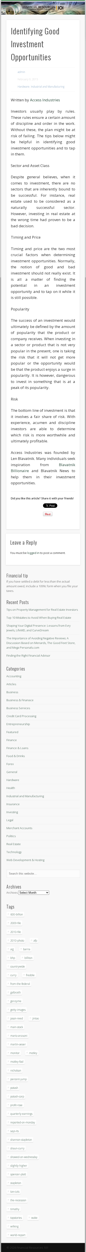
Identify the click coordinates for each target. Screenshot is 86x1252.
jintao (35, 1018)
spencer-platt (18, 1174)
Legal (9, 820)
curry (13, 975)
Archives (12, 893)
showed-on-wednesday (23, 1157)
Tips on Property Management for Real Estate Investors (42, 610)
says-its (14, 1131)
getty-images (18, 1010)
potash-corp (17, 1096)
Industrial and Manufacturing (47, 86)
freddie (30, 975)
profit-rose (16, 1105)
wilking (14, 1226)
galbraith (15, 992)
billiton (28, 958)
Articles (11, 684)
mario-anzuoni (18, 1036)
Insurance (13, 804)
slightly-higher (18, 1166)
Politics (11, 836)
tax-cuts (14, 1191)
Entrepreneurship (18, 724)
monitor (15, 1053)
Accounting (13, 676)
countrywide (17, 966)
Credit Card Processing (21, 716)
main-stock (16, 1027)
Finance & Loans (17, 748)
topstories (16, 1218)
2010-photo (17, 940)
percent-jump (18, 1079)
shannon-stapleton (21, 1140)
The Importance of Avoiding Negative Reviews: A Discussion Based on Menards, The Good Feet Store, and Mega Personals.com (40, 643)
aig (12, 949)
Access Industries (45, 99)
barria (26, 949)
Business (12, 692)
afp (35, 940)
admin (21, 72)
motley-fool (16, 1062)
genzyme (15, 1001)
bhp (12, 958)
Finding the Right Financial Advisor (28, 655)
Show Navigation (68, 39)
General (11, 772)
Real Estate (13, 844)
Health (10, 788)
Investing (12, 812)
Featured (12, 732)
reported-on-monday (22, 1122)
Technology (14, 852)
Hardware (24, 86)
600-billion (16, 914)
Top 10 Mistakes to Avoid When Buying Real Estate (38, 618)
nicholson (15, 1070)
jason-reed (16, 1018)
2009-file (15, 923)
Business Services (18, 708)
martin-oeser (18, 1044)
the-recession (18, 1200)
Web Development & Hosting (25, 860)
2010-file (15, 932)
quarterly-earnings (21, 1114)
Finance (11, 740)
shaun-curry (17, 1148)
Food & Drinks (15, 756)
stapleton (15, 1183)
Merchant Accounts (19, 828)
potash (14, 1088)
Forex (10, 764)
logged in (33, 553)
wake (34, 1218)
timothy (14, 1209)
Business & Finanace (20, 700)
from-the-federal (20, 984)
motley (33, 1053)
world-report (17, 1235)
